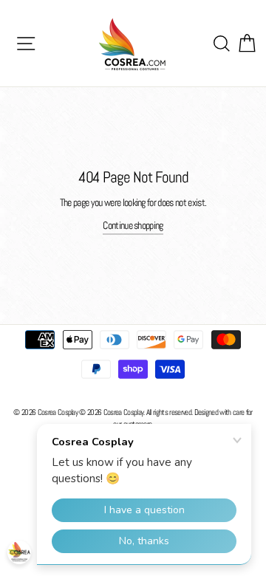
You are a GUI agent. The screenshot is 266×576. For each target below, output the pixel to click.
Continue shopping (133, 225)
